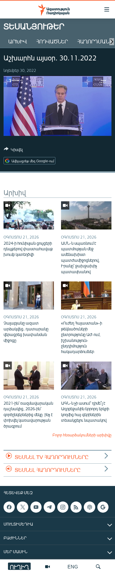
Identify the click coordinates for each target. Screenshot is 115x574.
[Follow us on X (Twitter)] (22, 507)
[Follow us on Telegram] (49, 507)
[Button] (13, 150)
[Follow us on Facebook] (9, 507)
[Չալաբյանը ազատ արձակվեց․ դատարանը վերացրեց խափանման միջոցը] (29, 295)
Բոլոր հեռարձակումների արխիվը (81, 435)
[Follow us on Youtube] (36, 507)
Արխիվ (17, 41)
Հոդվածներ (52, 41)
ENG (73, 566)
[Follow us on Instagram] (62, 507)
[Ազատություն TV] (47, 566)
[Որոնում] (98, 566)
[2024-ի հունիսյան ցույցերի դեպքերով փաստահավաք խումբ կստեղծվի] (29, 215)
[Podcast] (89, 507)
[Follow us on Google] (103, 507)
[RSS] (76, 507)
